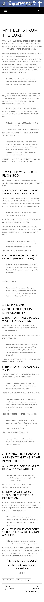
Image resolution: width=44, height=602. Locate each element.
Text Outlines (8, 580)
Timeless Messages (24, 580)
